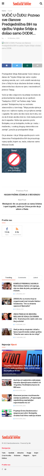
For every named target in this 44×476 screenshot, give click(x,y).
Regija (29, 453)
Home (4, 11)
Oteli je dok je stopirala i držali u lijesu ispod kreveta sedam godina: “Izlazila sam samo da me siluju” (27, 331)
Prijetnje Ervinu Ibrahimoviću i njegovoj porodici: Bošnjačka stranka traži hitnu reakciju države (27, 413)
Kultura (4, 458)
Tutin (3, 453)
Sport (34, 455)
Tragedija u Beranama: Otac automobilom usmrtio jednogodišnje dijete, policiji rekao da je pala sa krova (22, 368)
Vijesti (10, 11)
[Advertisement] (22, 179)
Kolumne (17, 455)
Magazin (26, 455)
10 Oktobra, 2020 (13, 38)
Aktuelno (20, 453)
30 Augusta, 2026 (10, 374)
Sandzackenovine (13, 443)
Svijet (36, 453)
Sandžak (11, 453)
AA (29, 443)
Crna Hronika (6, 455)
